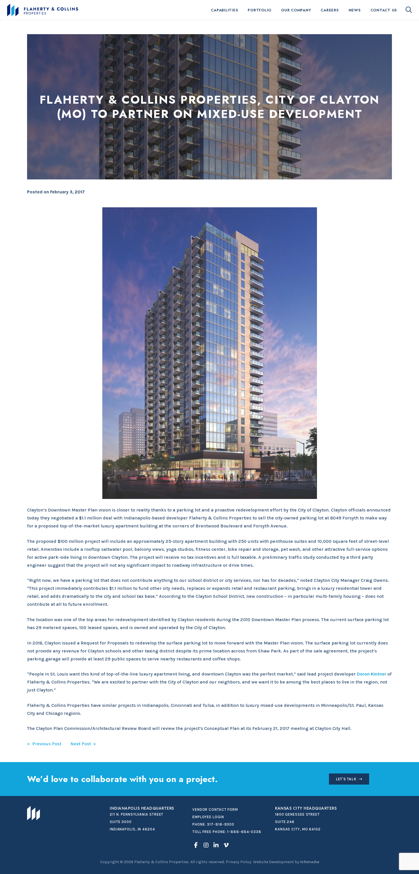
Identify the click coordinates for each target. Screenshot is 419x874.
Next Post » (83, 743)
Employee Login (208, 817)
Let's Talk (346, 779)
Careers (330, 10)
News (355, 10)
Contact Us (384, 10)
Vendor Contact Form (215, 809)
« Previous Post (44, 743)
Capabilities (224, 10)
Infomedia (309, 861)
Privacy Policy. (239, 861)
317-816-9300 (220, 824)
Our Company (296, 10)
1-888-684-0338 (244, 832)
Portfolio (259, 10)
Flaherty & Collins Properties (42, 10)
